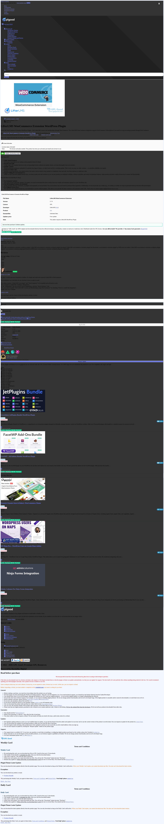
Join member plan (21, 3)
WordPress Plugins (9, 10)
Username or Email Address (8, 298)
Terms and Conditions (33, 699)
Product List (11, 52)
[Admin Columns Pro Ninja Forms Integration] (23, 585)
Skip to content (5, 1)
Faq (9, 67)
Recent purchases (12, 48)
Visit (57, 207)
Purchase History (57, 705)
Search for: (7, 72)
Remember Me (6, 311)
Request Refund (12, 61)
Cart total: (8, 24)
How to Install (11, 64)
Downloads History (47, 704)
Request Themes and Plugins (15, 38)
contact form (139, 721)
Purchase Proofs (12, 47)
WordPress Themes (9, 9)
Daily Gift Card (34, 134)
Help (7, 62)
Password (3, 304)
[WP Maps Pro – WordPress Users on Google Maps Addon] (23, 542)
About (7, 44)
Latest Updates (9, 39)
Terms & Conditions (13, 53)
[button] (6, 238)
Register (6, 13)
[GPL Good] (12, 20)
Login (5, 12)
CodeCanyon (11, 33)
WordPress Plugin (9, 347)
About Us (29, 735)
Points (9, 50)
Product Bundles (12, 36)
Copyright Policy (12, 58)
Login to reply (4, 292)
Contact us (10, 69)
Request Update (82, 361)
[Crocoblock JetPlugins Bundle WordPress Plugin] (23, 411)
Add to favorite (7, 230)
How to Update (12, 65)
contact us (37, 702)
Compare (10, 42)
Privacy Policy (11, 55)
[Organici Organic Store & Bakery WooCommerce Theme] (23, 499)
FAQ (30, 701)
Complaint (10, 59)
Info (51, 210)
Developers (8, 41)
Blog (5, 6)
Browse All (8, 28)
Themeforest (11, 35)
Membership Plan (55, 133)
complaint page (39, 687)
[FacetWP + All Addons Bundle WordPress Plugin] (23, 453)
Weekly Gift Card (46, 134)
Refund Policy (11, 56)
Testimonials (7, 7)
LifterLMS (15, 335)
